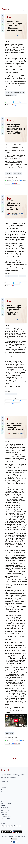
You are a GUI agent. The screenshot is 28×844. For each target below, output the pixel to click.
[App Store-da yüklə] (6, 831)
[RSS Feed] (20, 826)
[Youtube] (11, 826)
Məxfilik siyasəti (4, 814)
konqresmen (22, 276)
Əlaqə (2, 801)
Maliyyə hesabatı (4, 807)
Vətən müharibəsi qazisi (11, 95)
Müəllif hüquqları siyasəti (6, 816)
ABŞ (7, 276)
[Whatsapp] (2, 826)
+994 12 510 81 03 (4, 781)
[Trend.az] (5, 9)
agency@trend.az (4, 783)
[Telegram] (14, 826)
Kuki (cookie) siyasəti (5, 818)
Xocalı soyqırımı (13, 276)
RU (16, 841)
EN (11, 841)
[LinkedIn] (17, 826)
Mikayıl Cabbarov (17, 173)
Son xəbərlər (3, 789)
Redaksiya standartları (6, 803)
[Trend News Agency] (5, 770)
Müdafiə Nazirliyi (9, 733)
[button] (2, 15)
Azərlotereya (8, 173)
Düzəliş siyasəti (4, 805)
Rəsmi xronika (4, 791)
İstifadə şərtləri (4, 812)
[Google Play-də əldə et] (17, 831)
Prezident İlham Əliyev (11, 394)
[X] (8, 826)
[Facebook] (5, 826)
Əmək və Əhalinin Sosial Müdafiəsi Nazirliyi (15, 92)
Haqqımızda (3, 797)
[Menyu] (25, 9)
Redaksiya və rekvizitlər (6, 799)
